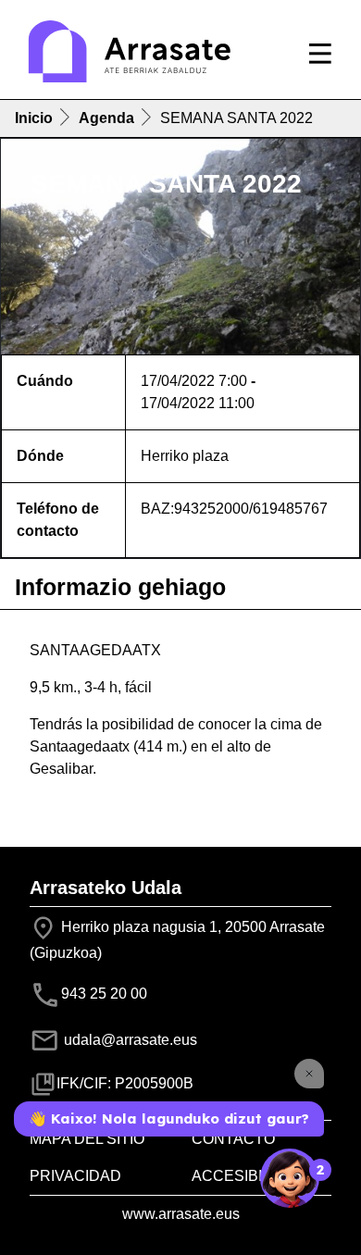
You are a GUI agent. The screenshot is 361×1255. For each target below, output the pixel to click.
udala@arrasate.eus (128, 1040)
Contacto (233, 1139)
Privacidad (75, 1176)
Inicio (34, 118)
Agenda (106, 118)
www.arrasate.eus (181, 1214)
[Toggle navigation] (320, 53)
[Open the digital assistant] (289, 1178)
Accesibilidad (249, 1176)
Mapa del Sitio (87, 1139)
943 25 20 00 (104, 993)
